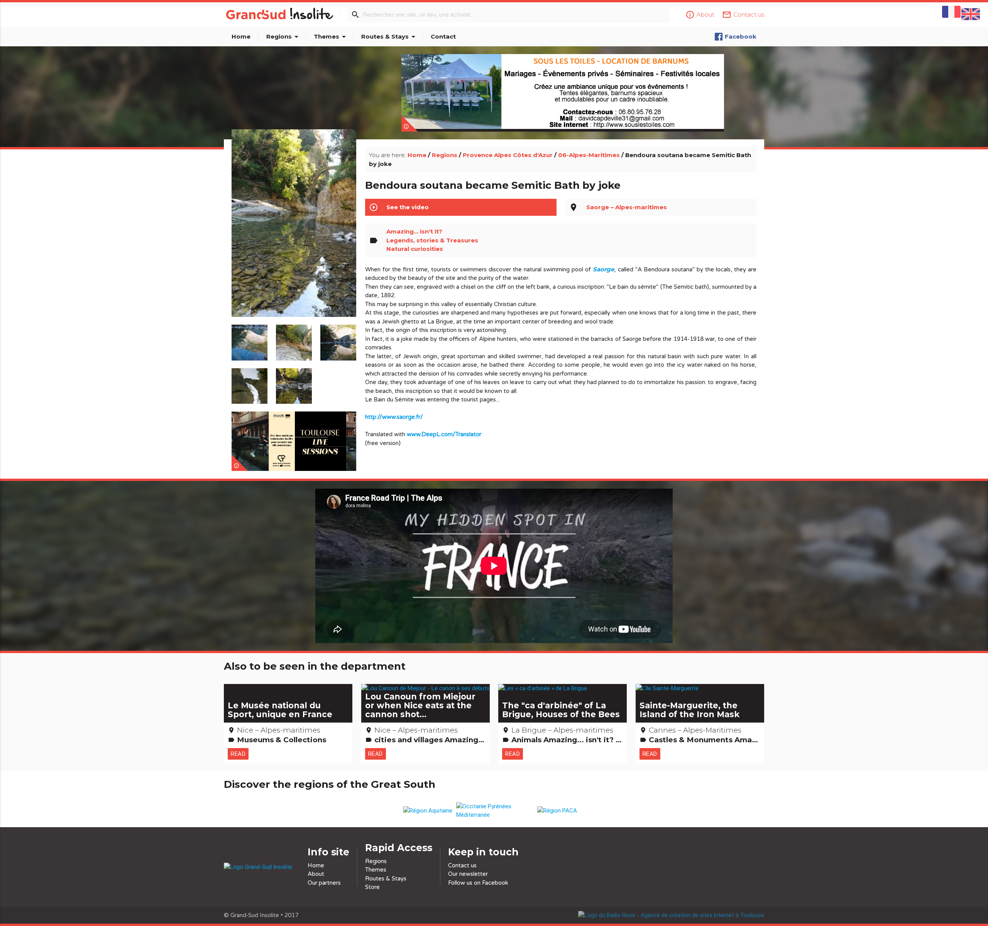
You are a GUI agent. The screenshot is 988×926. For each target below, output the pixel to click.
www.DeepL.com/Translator (444, 434)
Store (372, 887)
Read (238, 753)
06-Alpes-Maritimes (589, 155)
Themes (331, 36)
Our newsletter (468, 873)
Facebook (740, 36)
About (316, 873)
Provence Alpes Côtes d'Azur (508, 155)
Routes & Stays (389, 36)
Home (241, 36)
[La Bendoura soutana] (294, 232)
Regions (283, 36)
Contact (443, 36)
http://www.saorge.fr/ (394, 416)
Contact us (462, 865)
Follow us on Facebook (478, 882)
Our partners (324, 882)
